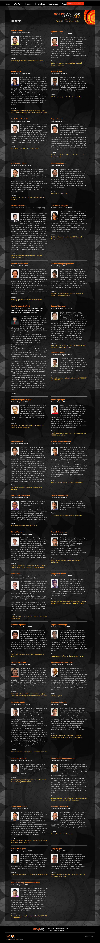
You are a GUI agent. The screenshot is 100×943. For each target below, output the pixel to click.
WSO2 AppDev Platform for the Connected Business (67, 656)
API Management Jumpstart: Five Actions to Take (66, 97)
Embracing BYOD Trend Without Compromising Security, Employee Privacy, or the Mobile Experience (69, 799)
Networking (53, 4)
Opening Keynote (56, 696)
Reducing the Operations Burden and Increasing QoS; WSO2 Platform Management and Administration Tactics (29, 111)
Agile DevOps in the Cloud (59, 193)
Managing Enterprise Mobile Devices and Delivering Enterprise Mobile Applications (67, 294)
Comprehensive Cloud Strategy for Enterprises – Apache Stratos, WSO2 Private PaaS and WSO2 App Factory (29, 566)
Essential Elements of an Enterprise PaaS (24, 525)
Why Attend (18, 4)
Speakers (41, 4)
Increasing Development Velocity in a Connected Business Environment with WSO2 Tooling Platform (67, 736)
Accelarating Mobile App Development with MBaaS (27, 60)
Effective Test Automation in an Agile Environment (67, 482)
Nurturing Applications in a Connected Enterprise (26, 300)
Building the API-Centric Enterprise (62, 834)
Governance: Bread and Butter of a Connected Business (29, 752)
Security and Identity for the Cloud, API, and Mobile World (29, 874)
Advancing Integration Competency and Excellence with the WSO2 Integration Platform (68, 346)
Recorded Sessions (75, 4)
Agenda (30, 4)
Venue (64, 4)
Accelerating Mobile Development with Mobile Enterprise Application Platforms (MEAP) (29, 841)
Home (7, 4)
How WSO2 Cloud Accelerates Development (25, 148)
